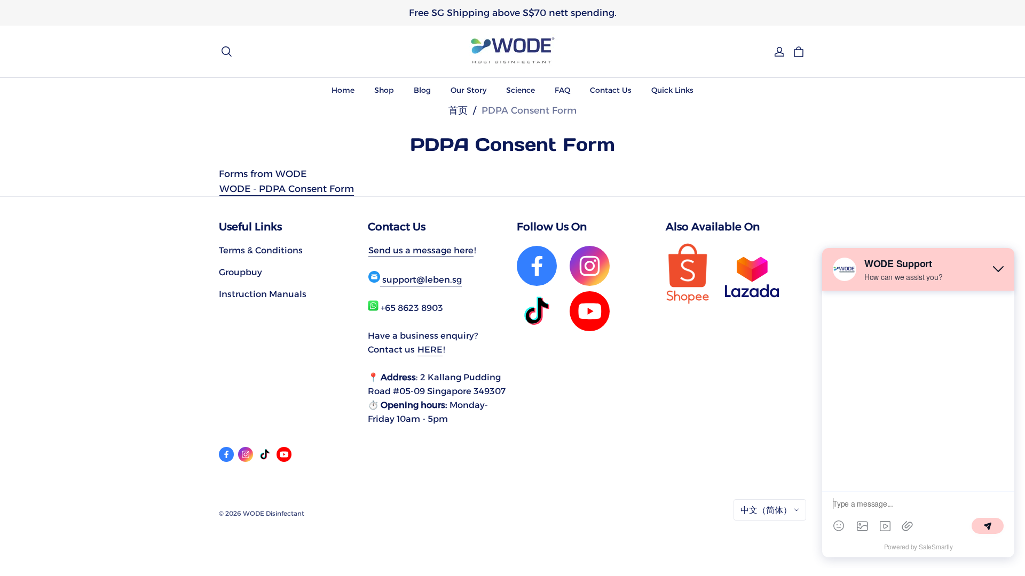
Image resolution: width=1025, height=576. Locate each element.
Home (343, 90)
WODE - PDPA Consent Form (286, 188)
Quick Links (672, 90)
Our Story (468, 90)
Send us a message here (421, 250)
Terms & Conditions (261, 250)
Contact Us (611, 90)
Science (520, 90)
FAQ (562, 90)
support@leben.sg (421, 279)
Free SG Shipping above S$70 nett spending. (513, 12)
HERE (430, 349)
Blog (422, 90)
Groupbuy (240, 272)
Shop (384, 90)
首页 (458, 110)
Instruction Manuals (262, 294)
